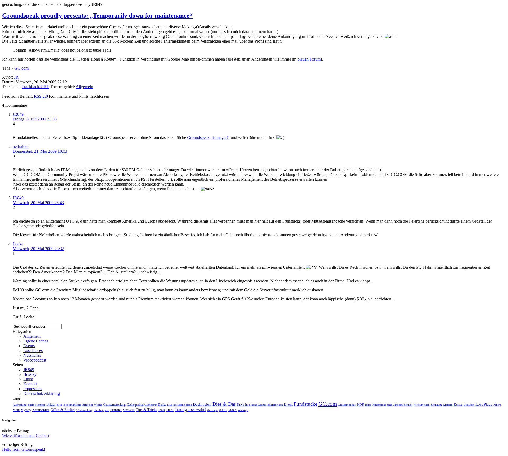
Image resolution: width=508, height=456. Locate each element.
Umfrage (212, 410)
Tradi (170, 410)
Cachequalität (135, 405)
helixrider (21, 146)
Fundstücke (305, 404)
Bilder (51, 405)
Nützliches (32, 355)
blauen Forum (309, 59)
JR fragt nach (422, 404)
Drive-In (242, 405)
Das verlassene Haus (179, 404)
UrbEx (223, 410)
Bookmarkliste (72, 404)
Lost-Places (33, 350)
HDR (360, 405)
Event (288, 405)
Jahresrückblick (402, 404)
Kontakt (30, 384)
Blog (59, 404)
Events (29, 346)
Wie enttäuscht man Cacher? (25, 435)
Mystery (26, 410)
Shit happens (101, 410)
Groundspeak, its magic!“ (208, 137)
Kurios (458, 405)
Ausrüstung (20, 404)
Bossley (30, 374)
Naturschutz (40, 410)
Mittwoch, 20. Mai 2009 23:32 (38, 248)
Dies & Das (224, 404)
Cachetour (150, 404)
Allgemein (84, 86)
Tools (161, 410)
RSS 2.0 (41, 96)
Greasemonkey (347, 404)
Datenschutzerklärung (41, 393)
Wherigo (243, 410)
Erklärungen (275, 404)
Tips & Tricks (146, 410)
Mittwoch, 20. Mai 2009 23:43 (38, 202)
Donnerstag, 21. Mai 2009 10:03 (40, 151)
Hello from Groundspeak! (23, 449)
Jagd (389, 404)
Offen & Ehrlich (63, 410)
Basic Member (36, 404)
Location (469, 404)
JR (16, 77)
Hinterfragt (379, 404)
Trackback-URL (35, 86)
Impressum (32, 388)
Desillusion (202, 404)
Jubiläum (436, 404)
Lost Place (483, 404)
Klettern (448, 404)
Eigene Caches (35, 341)
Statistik (129, 410)
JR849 (18, 114)
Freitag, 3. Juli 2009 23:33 (35, 119)
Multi (16, 410)
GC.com (21, 68)
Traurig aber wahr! (190, 409)
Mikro (497, 404)
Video (232, 410)
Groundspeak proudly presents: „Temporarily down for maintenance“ (97, 15)
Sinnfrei (116, 410)
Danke (162, 405)
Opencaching (84, 410)
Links (28, 379)
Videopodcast (34, 360)
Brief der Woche (92, 404)
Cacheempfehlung (114, 404)
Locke (18, 244)
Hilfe (368, 404)
